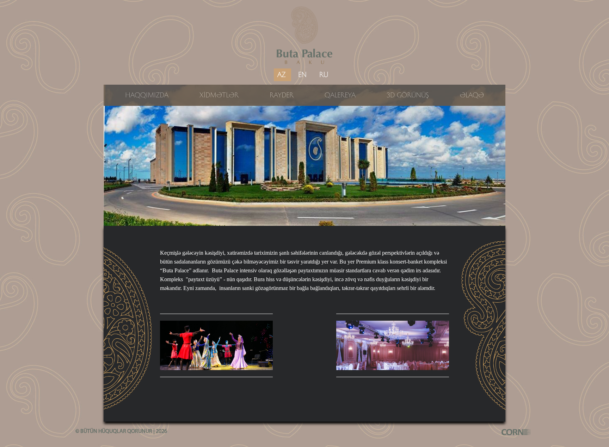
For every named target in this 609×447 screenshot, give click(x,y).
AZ (281, 75)
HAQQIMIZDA (146, 95)
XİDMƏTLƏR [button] (219, 95)
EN (302, 75)
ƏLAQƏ (472, 95)
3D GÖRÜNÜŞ (408, 95)
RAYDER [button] (282, 95)
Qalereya (340, 95)
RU (323, 75)
